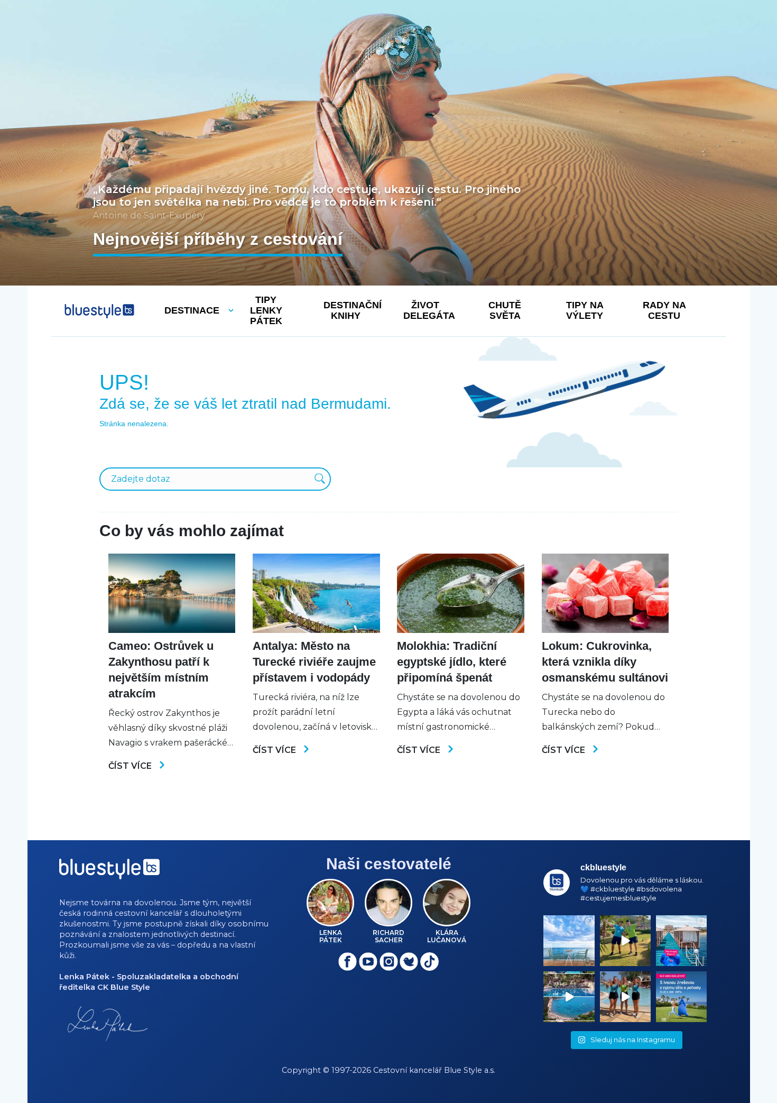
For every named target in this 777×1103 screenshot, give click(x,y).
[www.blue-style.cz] (109, 873)
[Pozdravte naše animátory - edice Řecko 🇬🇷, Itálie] (625, 940)
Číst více (131, 766)
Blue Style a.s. (469, 1070)
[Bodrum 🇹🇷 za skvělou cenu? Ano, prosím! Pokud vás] (568, 996)
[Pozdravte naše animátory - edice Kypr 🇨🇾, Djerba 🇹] (625, 996)
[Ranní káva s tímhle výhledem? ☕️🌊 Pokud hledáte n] (568, 940)
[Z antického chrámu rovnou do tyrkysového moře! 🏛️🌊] (681, 940)
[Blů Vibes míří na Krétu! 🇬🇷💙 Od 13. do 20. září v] (681, 996)
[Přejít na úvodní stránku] (99, 311)
